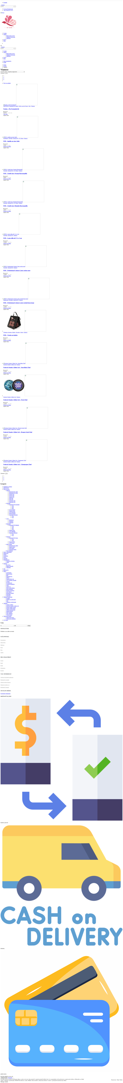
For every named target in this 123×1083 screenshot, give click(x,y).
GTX (7, 518)
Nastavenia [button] (113, 1079)
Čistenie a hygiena (7, 332)
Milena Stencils (9, 566)
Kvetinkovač (9, 582)
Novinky (11, 138)
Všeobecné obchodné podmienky (7, 677)
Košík (4, 62)
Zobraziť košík (4, 1077)
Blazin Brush (9, 574)
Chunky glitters (9, 604)
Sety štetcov (9, 591)
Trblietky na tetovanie (11, 602)
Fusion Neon (12, 541)
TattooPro (8, 567)
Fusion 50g (11, 497)
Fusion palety (12, 547)
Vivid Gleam (9, 615)
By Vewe (8, 565)
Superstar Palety (12, 549)
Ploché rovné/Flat (10, 590)
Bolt (7, 575)
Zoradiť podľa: (4, 71)
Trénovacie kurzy (10, 617)
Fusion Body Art (10, 579)
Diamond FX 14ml (13, 491)
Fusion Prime (12, 511)
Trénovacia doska (7, 616)
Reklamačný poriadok (5, 679)
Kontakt (2, 670)
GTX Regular (12, 512)
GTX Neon (11, 543)
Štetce (4, 571)
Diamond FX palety (13, 106)
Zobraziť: (3, 73)
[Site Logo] (2, 12)
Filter (29, 625)
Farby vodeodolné (7, 552)
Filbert (7, 577)
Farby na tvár (22, 106)
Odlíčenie (8, 38)
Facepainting (3, 640)
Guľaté (7, 581)
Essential (8, 503)
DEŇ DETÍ (6, 106)
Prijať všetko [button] (119, 1079)
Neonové (8, 536)
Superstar (8, 595)
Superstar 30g (12, 500)
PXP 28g (11, 498)
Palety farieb (9, 544)
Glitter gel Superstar (10, 609)
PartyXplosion (9, 550)
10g (13, 505)
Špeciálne (8, 594)
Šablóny (5, 563)
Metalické (11, 520)
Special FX (15, 138)
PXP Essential (12, 513)
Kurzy (4, 39)
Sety (30, 106)
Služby (5, 34)
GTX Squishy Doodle (11, 580)
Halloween (5, 300)
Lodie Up (8, 586)
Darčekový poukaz (7, 486)
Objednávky (3, 668)
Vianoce (33, 106)
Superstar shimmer (13, 532)
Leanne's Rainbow (10, 584)
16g (13, 516)
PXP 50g (11, 499)
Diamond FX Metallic (14, 525)
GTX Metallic (12, 531)
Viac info (5, 114)
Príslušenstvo (6, 559)
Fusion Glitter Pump (10, 608)
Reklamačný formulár (5, 687)
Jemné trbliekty (9, 611)
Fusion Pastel (12, 509)
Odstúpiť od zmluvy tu (5, 684)
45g (13, 517)
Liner (7, 585)
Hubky (13, 332)
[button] (2, 5)
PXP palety (11, 548)
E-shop (5, 33)
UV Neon (21, 138)
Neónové (11, 521)
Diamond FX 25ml (13, 493)
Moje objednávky (7, 61)
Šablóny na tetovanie (11, 599)
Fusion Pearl (12, 530)
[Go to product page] (62, 127)
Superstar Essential (13, 514)
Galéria (2, 652)
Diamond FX (9, 576)
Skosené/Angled (10, 593)
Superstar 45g (12, 502)
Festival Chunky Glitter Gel (9, 364)
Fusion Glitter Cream (11, 607)
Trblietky (5, 603)
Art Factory (8, 572)
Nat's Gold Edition (10, 588)
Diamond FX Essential (14, 504)
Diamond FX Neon (13, 538)
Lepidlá (8, 598)
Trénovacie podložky (11, 618)
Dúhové (8, 490)
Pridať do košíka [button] (7, 146)
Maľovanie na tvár (10, 35)
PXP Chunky (9, 612)
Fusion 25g (11, 494)
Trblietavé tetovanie (10, 37)
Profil (2, 663)
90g (13, 508)
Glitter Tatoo (3, 642)
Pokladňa (10, 1077)
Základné (11, 522)
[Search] (15, 6)
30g (13, 507)
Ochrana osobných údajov (6, 682)
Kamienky (5, 138)
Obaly (21, 332)
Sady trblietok (9, 613)
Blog (4, 40)
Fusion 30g (11, 495)
